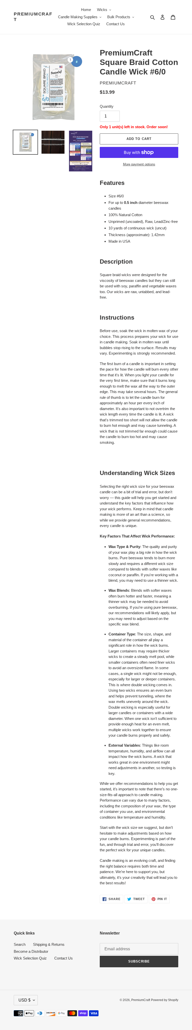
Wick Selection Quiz (30, 958)
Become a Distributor (31, 951)
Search (20, 944)
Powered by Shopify (164, 1000)
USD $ (24, 1000)
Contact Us (63, 958)
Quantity (107, 106)
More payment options (139, 164)
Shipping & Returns (48, 944)
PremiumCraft (33, 16)
